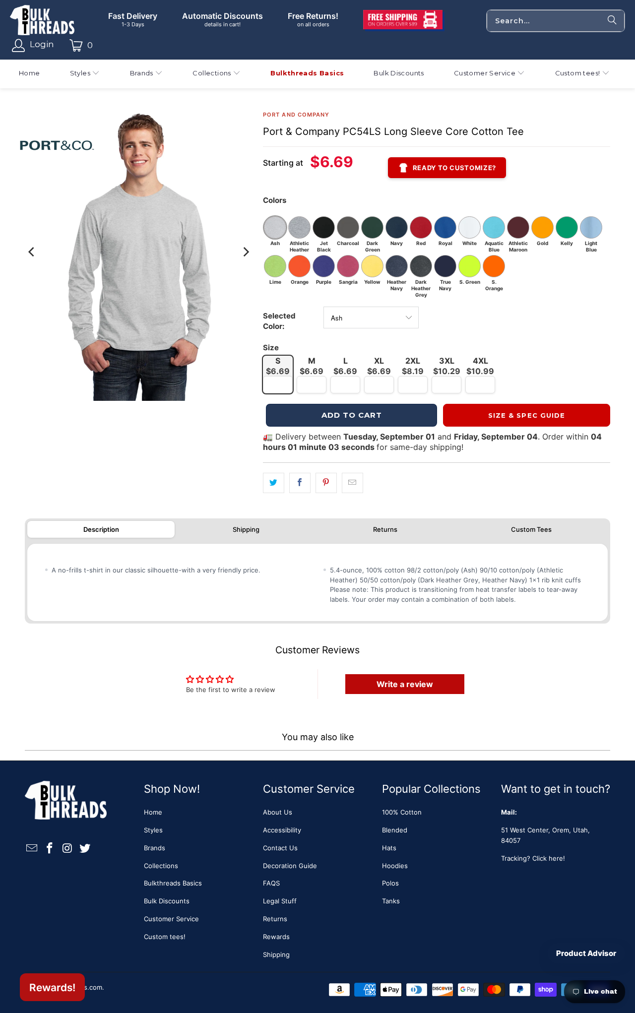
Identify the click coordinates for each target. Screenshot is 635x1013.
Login (42, 44)
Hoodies (395, 866)
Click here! (548, 858)
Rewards (276, 937)
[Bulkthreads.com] (42, 21)
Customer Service (171, 919)
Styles (153, 830)
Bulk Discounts (167, 901)
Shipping (246, 529)
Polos (390, 883)
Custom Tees (531, 529)
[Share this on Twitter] (273, 483)
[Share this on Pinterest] (326, 483)
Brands (154, 848)
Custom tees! (165, 937)
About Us (277, 812)
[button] (85, 74)
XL (379, 366)
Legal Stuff (280, 901)
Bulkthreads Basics (173, 883)
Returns (385, 529)
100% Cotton (402, 812)
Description (101, 529)
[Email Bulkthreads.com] (32, 848)
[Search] (612, 21)
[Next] (246, 252)
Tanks (391, 901)
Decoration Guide (290, 866)
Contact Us (280, 848)
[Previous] (32, 252)
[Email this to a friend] (352, 483)
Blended (394, 830)
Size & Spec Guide (526, 415)
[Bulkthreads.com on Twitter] (85, 848)
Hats (389, 848)
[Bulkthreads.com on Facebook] (50, 848)
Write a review (405, 684)
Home (153, 812)
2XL (413, 366)
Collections (161, 866)
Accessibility (282, 830)
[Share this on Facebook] (300, 483)
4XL (480, 366)
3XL (446, 366)
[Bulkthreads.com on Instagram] (67, 848)
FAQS (271, 883)
